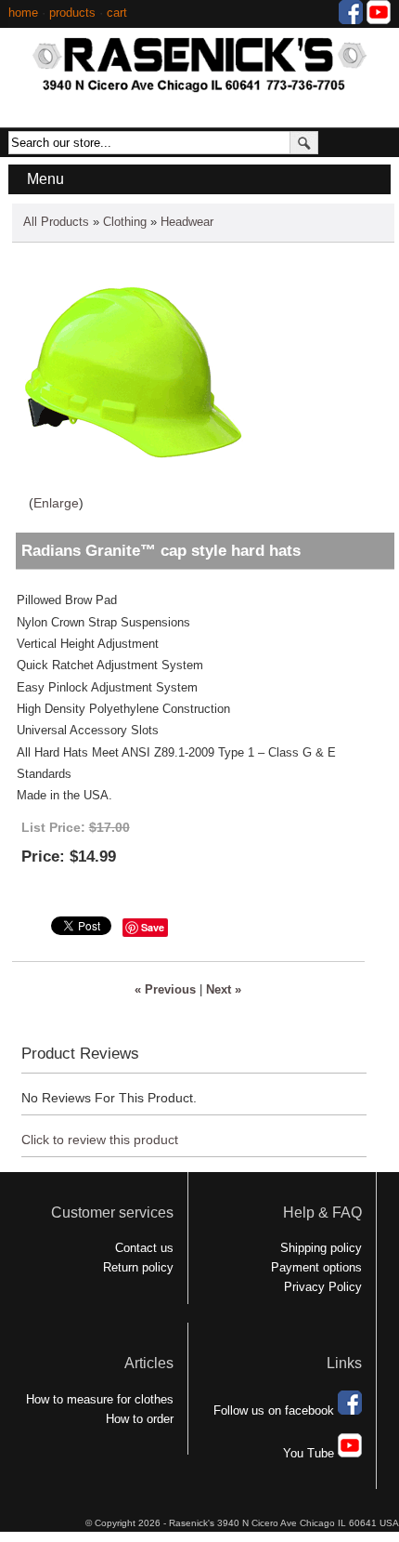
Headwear (187, 222)
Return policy (138, 1267)
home (23, 13)
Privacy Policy (323, 1287)
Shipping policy (321, 1248)
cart (117, 13)
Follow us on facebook (275, 1410)
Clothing (125, 222)
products (72, 13)
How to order (140, 1419)
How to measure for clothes (100, 1399)
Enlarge (56, 502)
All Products (56, 222)
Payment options (316, 1267)
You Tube (310, 1453)
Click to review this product (99, 1139)
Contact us (144, 1248)
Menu (45, 179)
